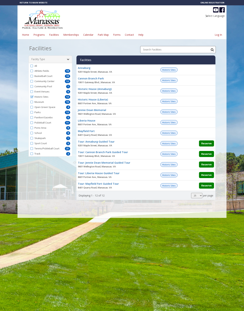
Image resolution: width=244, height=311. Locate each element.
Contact (129, 34)
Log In (218, 34)
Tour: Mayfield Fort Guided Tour (98, 183)
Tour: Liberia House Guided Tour (98, 173)
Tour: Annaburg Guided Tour (96, 141)
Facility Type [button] (38, 59)
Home (25, 34)
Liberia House (86, 120)
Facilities (54, 34)
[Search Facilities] (212, 49)
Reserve (206, 143)
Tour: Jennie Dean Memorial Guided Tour (104, 162)
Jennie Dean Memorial (92, 110)
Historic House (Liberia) (93, 99)
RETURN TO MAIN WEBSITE (33, 2)
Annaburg (84, 68)
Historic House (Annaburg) (95, 89)
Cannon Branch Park (91, 78)
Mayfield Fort (86, 131)
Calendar (88, 34)
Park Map (103, 34)
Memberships (71, 34)
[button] (50, 66)
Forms (117, 34)
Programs (39, 34)
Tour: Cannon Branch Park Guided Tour (103, 152)
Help (140, 34)
